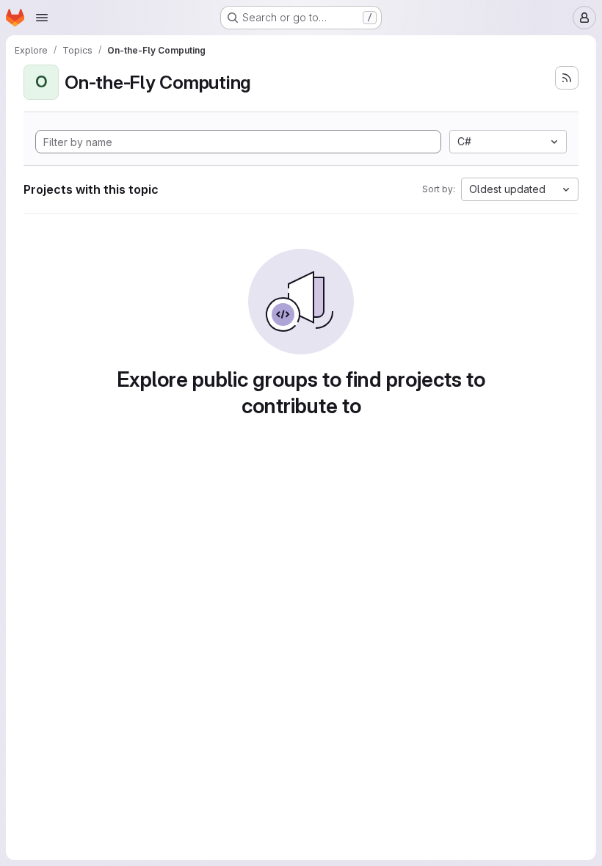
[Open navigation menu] (42, 17)
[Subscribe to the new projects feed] (567, 78)
